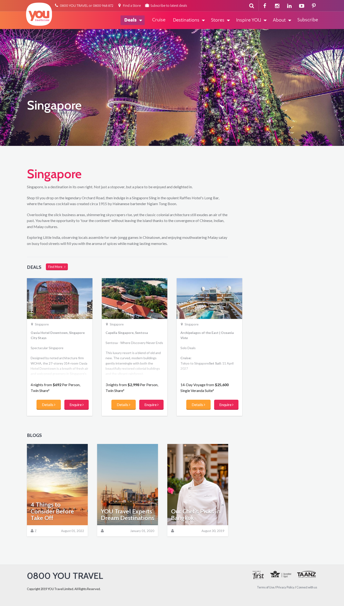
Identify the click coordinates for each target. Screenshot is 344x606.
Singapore (42, 324)
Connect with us (306, 587)
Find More (56, 267)
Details (48, 404)
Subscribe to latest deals (168, 6)
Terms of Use (265, 587)
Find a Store (131, 6)
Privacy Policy (285, 587)
